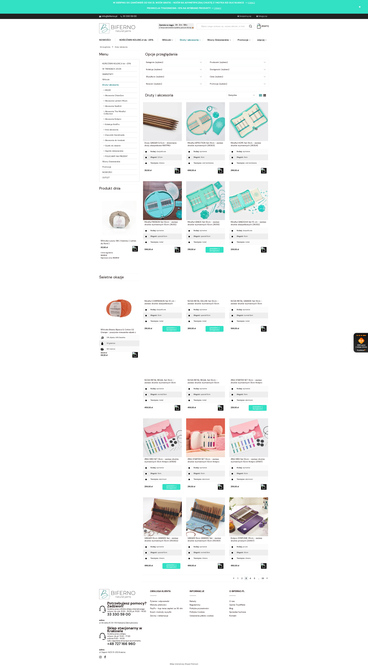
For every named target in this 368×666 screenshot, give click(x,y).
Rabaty (193, 601)
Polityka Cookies (197, 612)
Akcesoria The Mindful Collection (114, 112)
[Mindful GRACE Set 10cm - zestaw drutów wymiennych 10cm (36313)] (205, 200)
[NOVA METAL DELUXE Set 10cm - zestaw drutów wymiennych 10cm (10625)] (205, 279)
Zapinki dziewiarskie (114, 151)
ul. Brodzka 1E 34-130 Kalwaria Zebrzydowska (118, 623)
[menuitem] (107, 40)
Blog (231, 608)
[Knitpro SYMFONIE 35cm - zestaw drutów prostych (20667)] (248, 517)
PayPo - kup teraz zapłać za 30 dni (166, 608)
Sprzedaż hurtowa (237, 612)
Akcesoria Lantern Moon (116, 100)
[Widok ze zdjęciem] (260, 95)
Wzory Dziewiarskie (111, 161)
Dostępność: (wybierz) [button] (219, 69)
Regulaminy (195, 604)
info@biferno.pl (109, 16)
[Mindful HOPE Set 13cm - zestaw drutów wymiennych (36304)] (248, 121)
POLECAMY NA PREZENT (116, 156)
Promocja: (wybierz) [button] (218, 84)
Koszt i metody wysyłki (160, 612)
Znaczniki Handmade (114, 135)
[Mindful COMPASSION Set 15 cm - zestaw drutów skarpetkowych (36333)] (162, 279)
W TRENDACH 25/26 (111, 69)
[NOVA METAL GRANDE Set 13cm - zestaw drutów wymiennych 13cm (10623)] (248, 279)
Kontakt (232, 615)
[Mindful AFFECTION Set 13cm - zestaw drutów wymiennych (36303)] (205, 121)
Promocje (106, 167)
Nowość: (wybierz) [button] (154, 84)
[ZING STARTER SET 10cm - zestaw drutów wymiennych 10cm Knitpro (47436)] (205, 438)
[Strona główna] (117, 28)
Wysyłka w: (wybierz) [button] (155, 76)
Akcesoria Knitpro (113, 119)
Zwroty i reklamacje (159, 615)
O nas (232, 601)
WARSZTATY (107, 74)
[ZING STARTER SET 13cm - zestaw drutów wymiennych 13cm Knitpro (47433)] (248, 358)
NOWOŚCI (107, 172)
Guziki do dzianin (113, 145)
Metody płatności (158, 604)
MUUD (108, 90)
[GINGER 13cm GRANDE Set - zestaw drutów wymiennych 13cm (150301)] (205, 517)
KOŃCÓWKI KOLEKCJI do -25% (116, 63)
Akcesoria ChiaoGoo (114, 95)
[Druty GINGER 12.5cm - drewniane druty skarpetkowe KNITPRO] (162, 121)
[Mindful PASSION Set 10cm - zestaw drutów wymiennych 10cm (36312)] (162, 200)
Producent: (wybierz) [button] (219, 62)
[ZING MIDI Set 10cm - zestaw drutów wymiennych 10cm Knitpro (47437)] (248, 438)
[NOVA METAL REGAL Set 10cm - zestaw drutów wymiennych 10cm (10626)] (205, 358)
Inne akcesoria (111, 129)
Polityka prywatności (199, 608)
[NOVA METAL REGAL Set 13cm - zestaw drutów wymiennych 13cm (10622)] (162, 358)
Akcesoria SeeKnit (113, 106)
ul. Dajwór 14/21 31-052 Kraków (112, 652)
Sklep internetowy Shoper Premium (184, 664)
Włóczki (106, 79)
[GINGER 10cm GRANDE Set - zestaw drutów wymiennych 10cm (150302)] (162, 517)
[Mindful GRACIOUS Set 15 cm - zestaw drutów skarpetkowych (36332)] (248, 200)
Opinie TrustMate (237, 604)
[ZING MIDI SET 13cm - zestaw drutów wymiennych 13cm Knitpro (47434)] (162, 438)
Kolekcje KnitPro (112, 124)
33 (263, 578)
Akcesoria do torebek (115, 140)
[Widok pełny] (264, 95)
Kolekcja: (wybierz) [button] (154, 69)
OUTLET (106, 177)
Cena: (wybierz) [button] (216, 76)
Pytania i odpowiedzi (159, 601)
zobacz (251, 3)
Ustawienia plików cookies (202, 615)
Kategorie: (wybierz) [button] (154, 62)
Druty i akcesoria (110, 85)
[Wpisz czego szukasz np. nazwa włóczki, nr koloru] (250, 26)
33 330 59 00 (130, 16)
